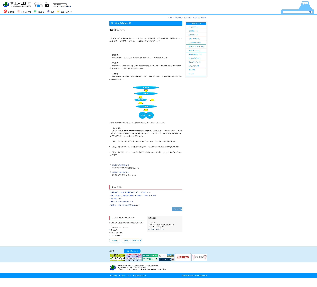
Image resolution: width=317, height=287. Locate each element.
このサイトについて (126, 275)
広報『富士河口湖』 (195, 38)
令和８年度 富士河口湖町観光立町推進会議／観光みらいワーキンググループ (133, 195)
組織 (52, 12)
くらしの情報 (26, 12)
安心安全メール (193, 34)
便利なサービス (196, 23)
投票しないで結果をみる (131, 240)
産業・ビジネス (66, 12)
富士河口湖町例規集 (195, 58)
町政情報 (41, 12)
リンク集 (191, 73)
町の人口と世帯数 (194, 66)
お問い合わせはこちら (157, 229)
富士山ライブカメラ (195, 62)
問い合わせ (114, 275)
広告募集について (132, 251)
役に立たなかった (116, 235)
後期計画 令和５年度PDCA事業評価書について (125, 205)
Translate (67, 6)
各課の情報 (192, 69)
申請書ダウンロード (195, 50)
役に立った (114, 230)
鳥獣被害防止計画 (116, 198)
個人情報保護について (140, 275)
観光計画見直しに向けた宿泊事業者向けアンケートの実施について (130, 192)
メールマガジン (193, 27)
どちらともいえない (117, 232)
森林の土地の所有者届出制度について (122, 202)
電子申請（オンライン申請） (197, 46)
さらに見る (177, 209)
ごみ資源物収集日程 (195, 42)
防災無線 (11, 12)
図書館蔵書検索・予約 (195, 54)
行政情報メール (193, 31)
